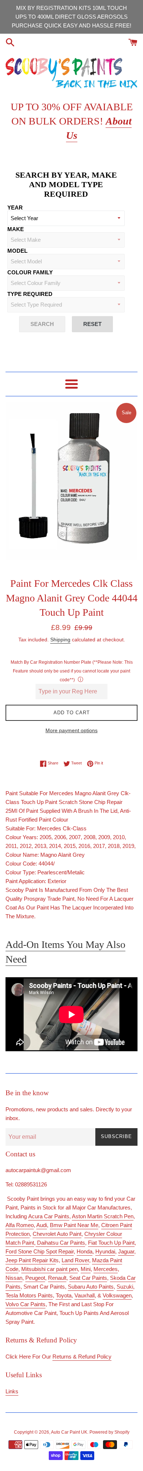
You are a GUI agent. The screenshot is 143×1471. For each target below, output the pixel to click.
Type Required (29, 294)
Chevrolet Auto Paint (57, 1234)
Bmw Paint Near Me (74, 1225)
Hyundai (105, 1251)
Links (12, 1391)
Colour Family (30, 272)
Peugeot (35, 1278)
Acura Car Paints (48, 1216)
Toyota (64, 1295)
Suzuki (125, 1286)
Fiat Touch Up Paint (111, 1243)
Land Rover (75, 1260)
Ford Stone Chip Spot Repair (40, 1251)
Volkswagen (117, 1295)
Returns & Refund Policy (81, 1356)
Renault (57, 1278)
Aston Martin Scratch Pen (102, 1216)
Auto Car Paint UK (69, 1432)
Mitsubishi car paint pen (49, 1269)
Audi (41, 1225)
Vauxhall (84, 1295)
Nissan (14, 1278)
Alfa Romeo (20, 1225)
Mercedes (106, 1269)
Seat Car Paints (88, 1278)
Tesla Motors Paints (29, 1295)
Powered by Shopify (109, 1432)
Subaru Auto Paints (91, 1286)
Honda (84, 1251)
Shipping (60, 639)
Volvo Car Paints (25, 1304)
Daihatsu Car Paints (60, 1243)
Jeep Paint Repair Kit (31, 1260)
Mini (86, 1269)
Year (15, 207)
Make (15, 229)
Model (17, 251)
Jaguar (126, 1251)
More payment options (71, 730)
